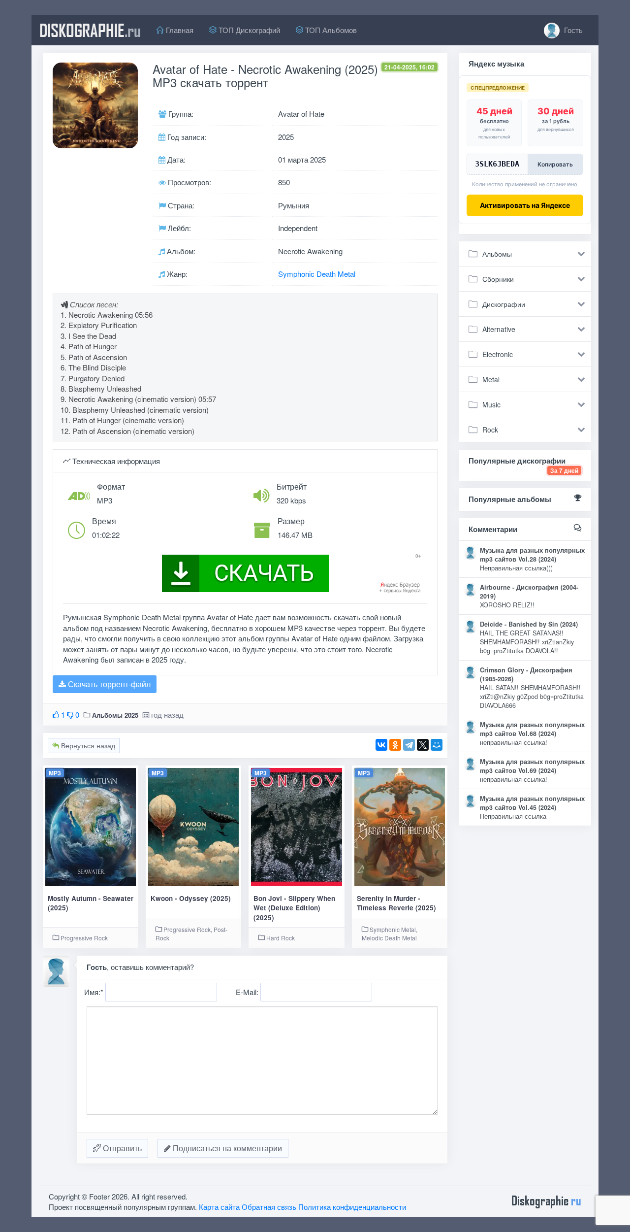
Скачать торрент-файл (108, 684)
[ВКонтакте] (381, 745)
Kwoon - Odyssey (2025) (191, 898)
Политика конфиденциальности (352, 1206)
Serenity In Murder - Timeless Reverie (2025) (396, 903)
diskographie (90, 30)
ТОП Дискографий (248, 30)
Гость (572, 30)
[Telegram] (409, 745)
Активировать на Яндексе (525, 205)
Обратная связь (269, 1206)
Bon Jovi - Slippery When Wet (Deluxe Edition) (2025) (294, 908)
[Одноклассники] (395, 745)
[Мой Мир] (436, 745)
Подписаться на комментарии (226, 1148)
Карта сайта (219, 1206)
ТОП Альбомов (330, 30)
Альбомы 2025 (115, 715)
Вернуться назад (87, 745)
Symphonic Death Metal (316, 273)
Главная (178, 30)
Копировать (555, 164)
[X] (423, 745)
